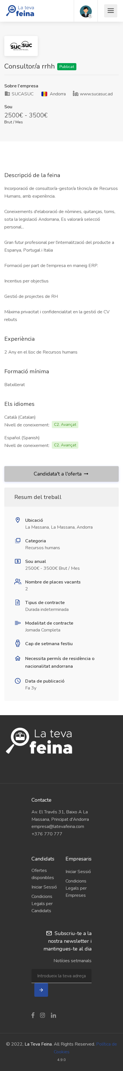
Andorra (57, 94)
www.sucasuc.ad (96, 94)
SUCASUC (22, 94)
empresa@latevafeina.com (57, 826)
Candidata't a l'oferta (58, 473)
